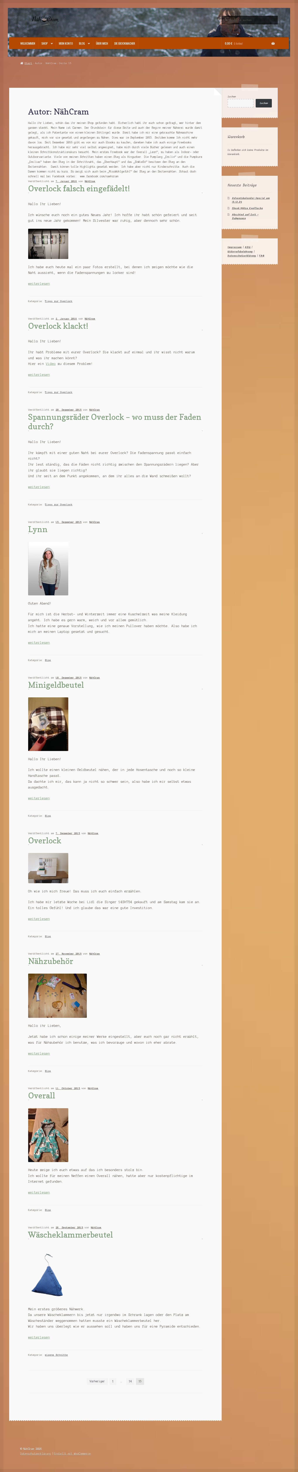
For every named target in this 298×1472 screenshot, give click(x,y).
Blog (82, 43)
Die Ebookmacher (124, 43)
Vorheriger (97, 1381)
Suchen (232, 97)
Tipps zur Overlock (58, 301)
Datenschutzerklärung (242, 256)
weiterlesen (39, 283)
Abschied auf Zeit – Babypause (245, 216)
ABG (247, 247)
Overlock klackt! (58, 326)
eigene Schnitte (56, 1355)
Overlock (44, 840)
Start (28, 63)
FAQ (261, 256)
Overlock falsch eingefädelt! (79, 188)
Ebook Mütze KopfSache (247, 208)
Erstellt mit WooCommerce (72, 1453)
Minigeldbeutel (56, 684)
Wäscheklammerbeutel (70, 1234)
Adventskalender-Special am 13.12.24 (251, 200)
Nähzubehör (50, 961)
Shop (44, 43)
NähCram (90, 181)
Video (51, 364)
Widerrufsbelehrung (240, 252)
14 (130, 1381)
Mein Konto (66, 43)
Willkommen (27, 43)
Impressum (235, 247)
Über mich (102, 43)
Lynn (38, 529)
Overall (41, 1095)
